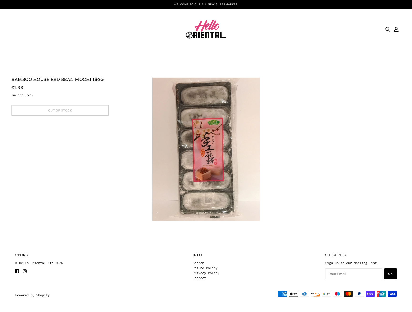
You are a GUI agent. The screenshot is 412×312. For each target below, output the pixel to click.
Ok (390, 274)
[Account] (396, 29)
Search (198, 263)
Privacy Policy (206, 273)
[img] (387, 29)
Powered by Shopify (32, 295)
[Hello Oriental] (206, 28)
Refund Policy (205, 268)
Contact (199, 278)
